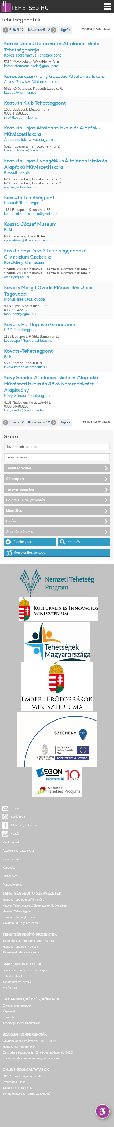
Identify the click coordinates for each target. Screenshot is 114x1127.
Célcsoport (15, 479)
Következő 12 (39, 30)
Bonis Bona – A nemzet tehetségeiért (26, 970)
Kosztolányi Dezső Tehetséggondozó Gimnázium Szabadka (45, 254)
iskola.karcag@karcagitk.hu (25, 367)
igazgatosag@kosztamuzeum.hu (29, 240)
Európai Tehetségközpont (19, 917)
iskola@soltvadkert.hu (21, 187)
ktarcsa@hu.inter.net (20, 92)
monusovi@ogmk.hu (20, 314)
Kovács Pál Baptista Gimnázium (39, 324)
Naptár (15, 833)
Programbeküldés (14, 1081)
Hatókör (12, 521)
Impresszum (11, 859)
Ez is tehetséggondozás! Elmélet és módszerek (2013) (38, 1052)
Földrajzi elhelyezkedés (25, 500)
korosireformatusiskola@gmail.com (31, 66)
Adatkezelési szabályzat (18, 850)
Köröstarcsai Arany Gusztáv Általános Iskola (54, 76)
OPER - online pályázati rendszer (24, 1076)
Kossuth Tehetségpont (29, 197)
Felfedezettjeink (13, 976)
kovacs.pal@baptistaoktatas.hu (28, 341)
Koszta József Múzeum (30, 224)
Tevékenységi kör (20, 489)
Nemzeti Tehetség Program (20, 946)
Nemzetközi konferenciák (19, 1046)
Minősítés (14, 511)
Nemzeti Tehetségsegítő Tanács (23, 899)
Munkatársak (11, 842)
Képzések (9, 1011)
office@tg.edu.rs (16, 277)
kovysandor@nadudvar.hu (24, 410)
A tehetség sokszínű (24, 825)
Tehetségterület (18, 468)
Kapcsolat (9, 867)
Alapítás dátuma (19, 532)
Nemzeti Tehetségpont (17, 911)
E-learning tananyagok (17, 1005)
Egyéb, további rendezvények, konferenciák (31, 1058)
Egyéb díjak (10, 987)
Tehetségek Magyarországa (21, 952)
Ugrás (65, 30)
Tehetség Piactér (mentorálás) (22, 1023)
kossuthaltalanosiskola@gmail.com (31, 214)
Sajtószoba (18, 816)
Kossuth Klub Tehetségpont (35, 103)
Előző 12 (16, 30)
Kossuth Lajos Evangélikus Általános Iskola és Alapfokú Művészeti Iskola (55, 164)
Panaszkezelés (13, 884)
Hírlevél (15, 808)
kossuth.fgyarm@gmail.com (25, 150)
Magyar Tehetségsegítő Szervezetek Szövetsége (35, 905)
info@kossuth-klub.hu (20, 117)
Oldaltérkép (10, 876)
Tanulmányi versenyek (17, 1087)
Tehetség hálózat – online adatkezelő (26, 1093)
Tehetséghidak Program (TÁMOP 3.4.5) (28, 940)
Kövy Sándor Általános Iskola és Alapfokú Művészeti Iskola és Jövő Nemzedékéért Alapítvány (51, 383)
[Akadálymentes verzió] (102, 1111)
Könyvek (8, 1017)
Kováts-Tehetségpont (28, 351)
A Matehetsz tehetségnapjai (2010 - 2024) (29, 1040)
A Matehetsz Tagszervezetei (21, 923)
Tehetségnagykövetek (17, 981)
